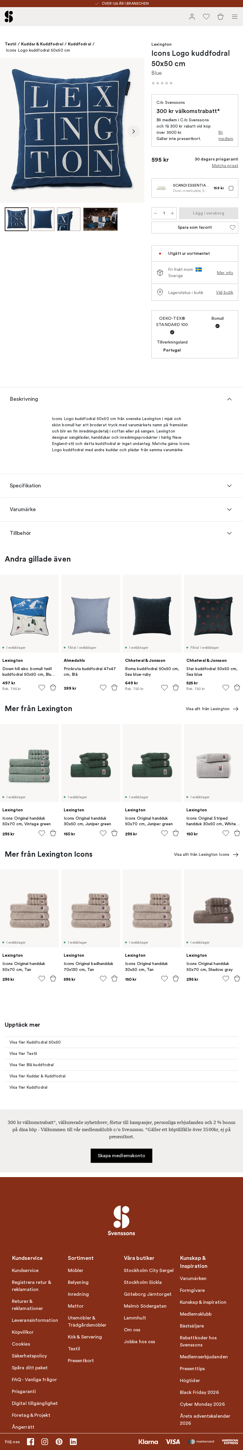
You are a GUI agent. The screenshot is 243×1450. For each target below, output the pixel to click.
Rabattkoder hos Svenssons (198, 1341)
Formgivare (192, 1290)
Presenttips (192, 1368)
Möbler (76, 1270)
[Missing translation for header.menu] (235, 16)
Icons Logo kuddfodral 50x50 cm (38, 50)
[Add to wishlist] (42, 687)
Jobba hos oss (139, 1341)
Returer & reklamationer (27, 1305)
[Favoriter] (206, 16)
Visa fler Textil (23, 1053)
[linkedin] (73, 1441)
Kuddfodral (79, 44)
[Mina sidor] (192, 16)
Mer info (225, 272)
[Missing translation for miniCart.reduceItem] (155, 213)
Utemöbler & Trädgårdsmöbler (87, 1321)
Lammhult (135, 1318)
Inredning (78, 1294)
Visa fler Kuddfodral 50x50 (35, 1042)
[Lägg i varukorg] (53, 687)
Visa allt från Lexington (207, 709)
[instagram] (44, 1441)
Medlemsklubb (196, 1314)
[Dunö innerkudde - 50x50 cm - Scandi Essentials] (161, 188)
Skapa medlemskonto (122, 1155)
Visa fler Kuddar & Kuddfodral (37, 1076)
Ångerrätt (23, 1427)
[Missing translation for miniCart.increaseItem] (172, 213)
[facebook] (30, 1441)
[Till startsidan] (9, 17)
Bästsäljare (192, 1326)
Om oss (132, 1330)
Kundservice (25, 1270)
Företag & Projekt (31, 1415)
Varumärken (193, 1278)
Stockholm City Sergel (149, 1270)
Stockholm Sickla (143, 1282)
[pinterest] (59, 1441)
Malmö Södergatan (145, 1306)
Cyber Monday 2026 (202, 1404)
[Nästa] (134, 131)
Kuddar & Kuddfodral (42, 44)
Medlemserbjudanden (204, 1357)
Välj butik (224, 292)
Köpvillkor (22, 1332)
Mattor (76, 1306)
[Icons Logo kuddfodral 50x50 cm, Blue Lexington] (72, 130)
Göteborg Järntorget (148, 1294)
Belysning (78, 1282)
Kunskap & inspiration (203, 1302)
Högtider (190, 1380)
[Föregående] (11, 131)
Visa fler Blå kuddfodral (31, 1065)
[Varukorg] (220, 16)
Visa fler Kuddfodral (28, 1087)
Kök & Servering (85, 1337)
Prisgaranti (24, 1391)
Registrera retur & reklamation (31, 1286)
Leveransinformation (35, 1320)
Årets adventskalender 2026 (205, 1420)
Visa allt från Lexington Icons (201, 854)
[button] (162, 83)
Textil (11, 44)
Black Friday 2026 (199, 1392)
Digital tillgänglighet (35, 1403)
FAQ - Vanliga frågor (34, 1379)
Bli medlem (225, 135)
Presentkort (81, 1360)
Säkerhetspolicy (29, 1356)
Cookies (21, 1344)
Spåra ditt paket (30, 1367)
